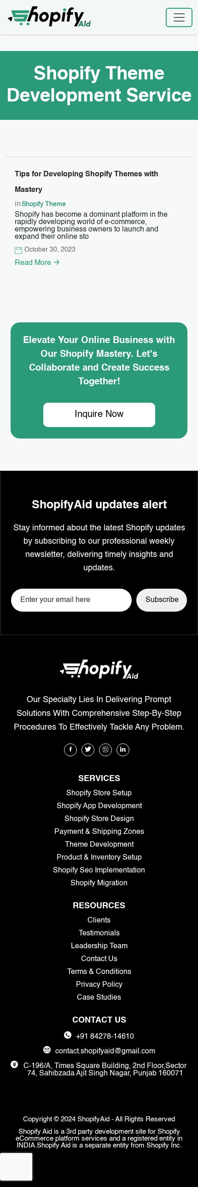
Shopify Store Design (99, 819)
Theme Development (99, 845)
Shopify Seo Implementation (99, 870)
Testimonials (99, 933)
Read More (34, 263)
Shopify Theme (44, 204)
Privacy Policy (99, 985)
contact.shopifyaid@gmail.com (105, 1051)
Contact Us (99, 959)
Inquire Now (99, 414)
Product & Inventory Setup (99, 857)
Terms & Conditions (99, 972)
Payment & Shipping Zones (99, 832)
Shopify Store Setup (99, 793)
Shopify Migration (99, 883)
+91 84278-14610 (105, 1037)
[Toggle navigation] (179, 17)
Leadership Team (99, 946)
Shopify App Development (99, 806)
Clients (99, 920)
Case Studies (99, 997)
